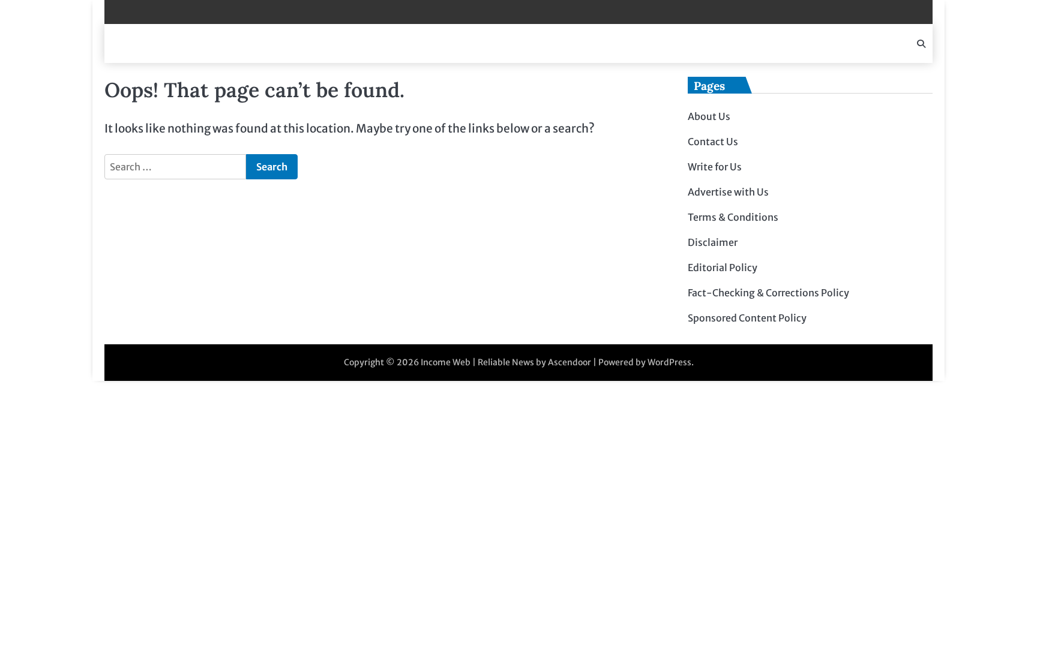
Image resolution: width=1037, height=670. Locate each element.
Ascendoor (569, 362)
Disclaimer (713, 242)
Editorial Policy (722, 268)
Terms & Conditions (733, 217)
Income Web (445, 362)
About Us (709, 116)
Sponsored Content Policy (747, 318)
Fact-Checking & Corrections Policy (768, 293)
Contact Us (713, 142)
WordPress (669, 362)
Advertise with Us (728, 192)
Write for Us (715, 167)
